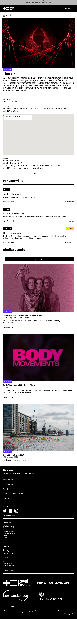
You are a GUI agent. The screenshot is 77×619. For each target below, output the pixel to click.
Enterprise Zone (8, 532)
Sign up (6, 498)
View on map (69, 202)
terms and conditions (17, 493)
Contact (6, 537)
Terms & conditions (9, 562)
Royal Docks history (9, 533)
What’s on (10, 15)
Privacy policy (7, 564)
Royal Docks (8, 8)
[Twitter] (5, 511)
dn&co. (12, 570)
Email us (6, 557)
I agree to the (14, 493)
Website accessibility (10, 565)
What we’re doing (9, 526)
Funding (5, 530)
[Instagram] (16, 511)
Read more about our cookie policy (16, 613)
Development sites (9, 528)
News (5, 535)
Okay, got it (68, 614)
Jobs (4, 539)
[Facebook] (10, 511)
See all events (39, 259)
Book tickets (38, 173)
